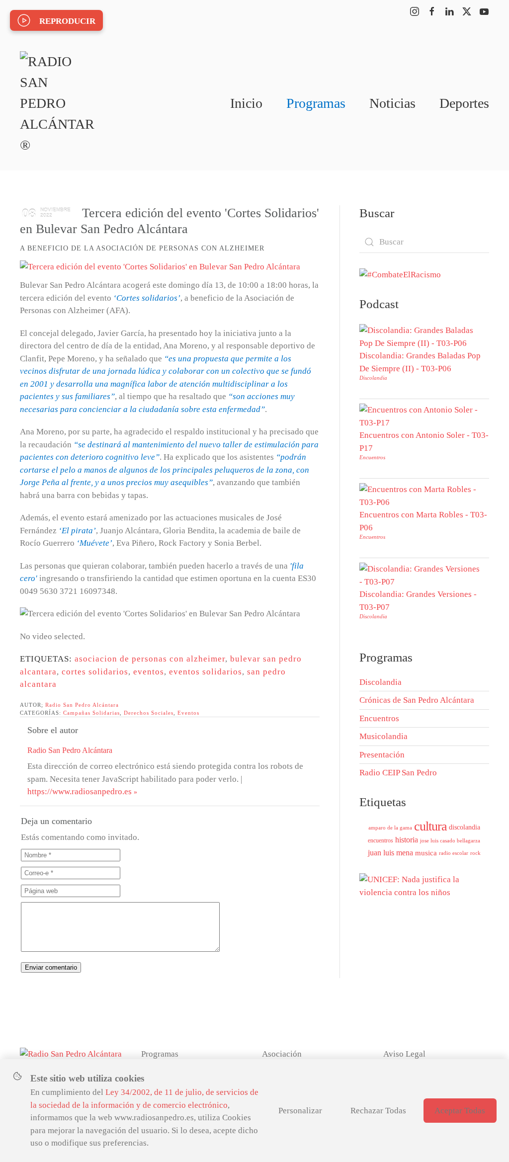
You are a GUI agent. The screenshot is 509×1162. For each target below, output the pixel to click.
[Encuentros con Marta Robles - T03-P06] (421, 495)
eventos (148, 671)
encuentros (380, 840)
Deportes (464, 103)
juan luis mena (390, 852)
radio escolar (453, 853)
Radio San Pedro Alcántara (82, 705)
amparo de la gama (390, 827)
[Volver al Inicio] (57, 103)
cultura (430, 826)
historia (406, 839)
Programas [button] (315, 103)
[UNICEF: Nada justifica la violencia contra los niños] (424, 885)
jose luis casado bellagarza (450, 840)
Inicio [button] (246, 103)
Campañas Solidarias (91, 713)
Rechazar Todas (378, 1110)
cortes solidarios (95, 671)
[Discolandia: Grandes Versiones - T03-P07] (421, 575)
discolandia (464, 827)
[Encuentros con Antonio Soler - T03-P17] (421, 415)
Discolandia (373, 378)
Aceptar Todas (459, 1110)
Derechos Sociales (148, 713)
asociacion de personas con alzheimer (150, 659)
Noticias (392, 103)
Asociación (282, 1054)
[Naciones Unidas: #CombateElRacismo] (400, 274)
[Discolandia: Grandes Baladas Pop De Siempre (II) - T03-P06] (421, 336)
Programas (159, 1054)
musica (426, 853)
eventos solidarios (205, 671)
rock (475, 853)
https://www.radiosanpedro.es (79, 791)
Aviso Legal (404, 1054)
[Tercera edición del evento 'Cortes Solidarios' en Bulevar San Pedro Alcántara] (160, 266)
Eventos (188, 713)
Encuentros (372, 457)
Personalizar (300, 1110)
